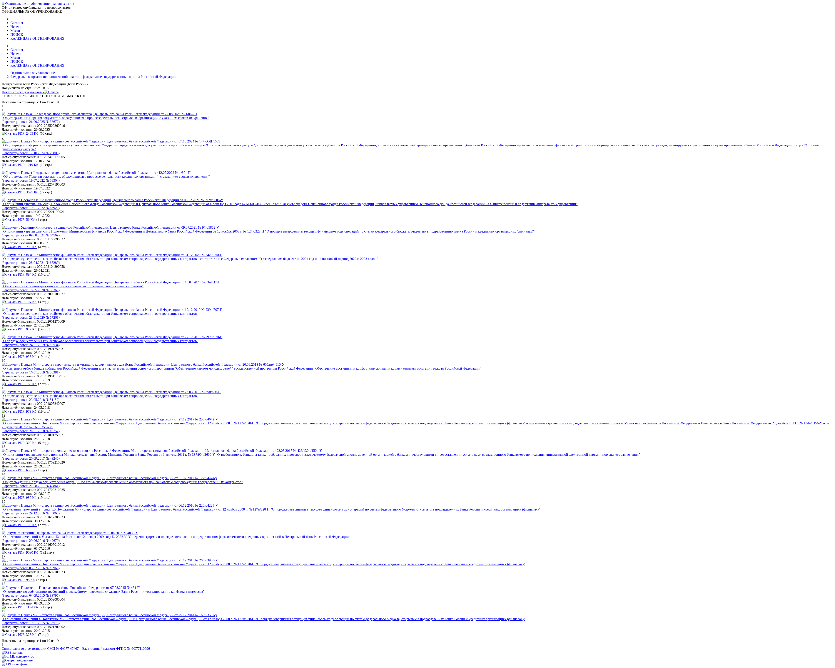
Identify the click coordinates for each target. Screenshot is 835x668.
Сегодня (16, 23)
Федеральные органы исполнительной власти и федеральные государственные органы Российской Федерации (93, 77)
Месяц (15, 30)
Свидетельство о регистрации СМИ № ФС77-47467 (40, 648)
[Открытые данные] (17, 660)
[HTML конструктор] (18, 656)
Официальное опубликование (32, 73)
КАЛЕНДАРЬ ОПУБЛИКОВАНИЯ (37, 38)
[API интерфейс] (15, 664)
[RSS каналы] (12, 652)
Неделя (15, 26)
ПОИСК (16, 34)
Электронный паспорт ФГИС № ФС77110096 (116, 648)
